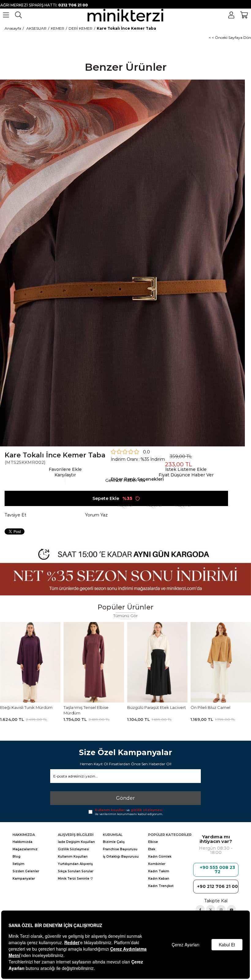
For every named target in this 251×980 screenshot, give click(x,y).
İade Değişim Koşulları (76, 842)
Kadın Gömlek (159, 857)
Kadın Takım (158, 871)
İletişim (18, 864)
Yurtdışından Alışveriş (75, 864)
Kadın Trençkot (161, 886)
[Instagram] (221, 909)
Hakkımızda (22, 842)
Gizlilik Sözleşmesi (73, 849)
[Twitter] (210, 909)
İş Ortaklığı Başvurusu (121, 857)
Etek (151, 849)
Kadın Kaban (158, 879)
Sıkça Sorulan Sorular (75, 871)
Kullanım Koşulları (73, 857)
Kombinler (156, 864)
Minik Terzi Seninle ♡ (75, 879)
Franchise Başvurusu (120, 849)
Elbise (153, 842)
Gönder (125, 798)
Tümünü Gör (125, 615)
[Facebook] (200, 909)
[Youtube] (231, 909)
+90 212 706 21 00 (217, 886)
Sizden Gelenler (26, 871)
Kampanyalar (24, 879)
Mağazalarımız (25, 849)
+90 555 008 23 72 (217, 869)
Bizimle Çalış (114, 842)
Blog (17, 857)
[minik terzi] (126, 15)
